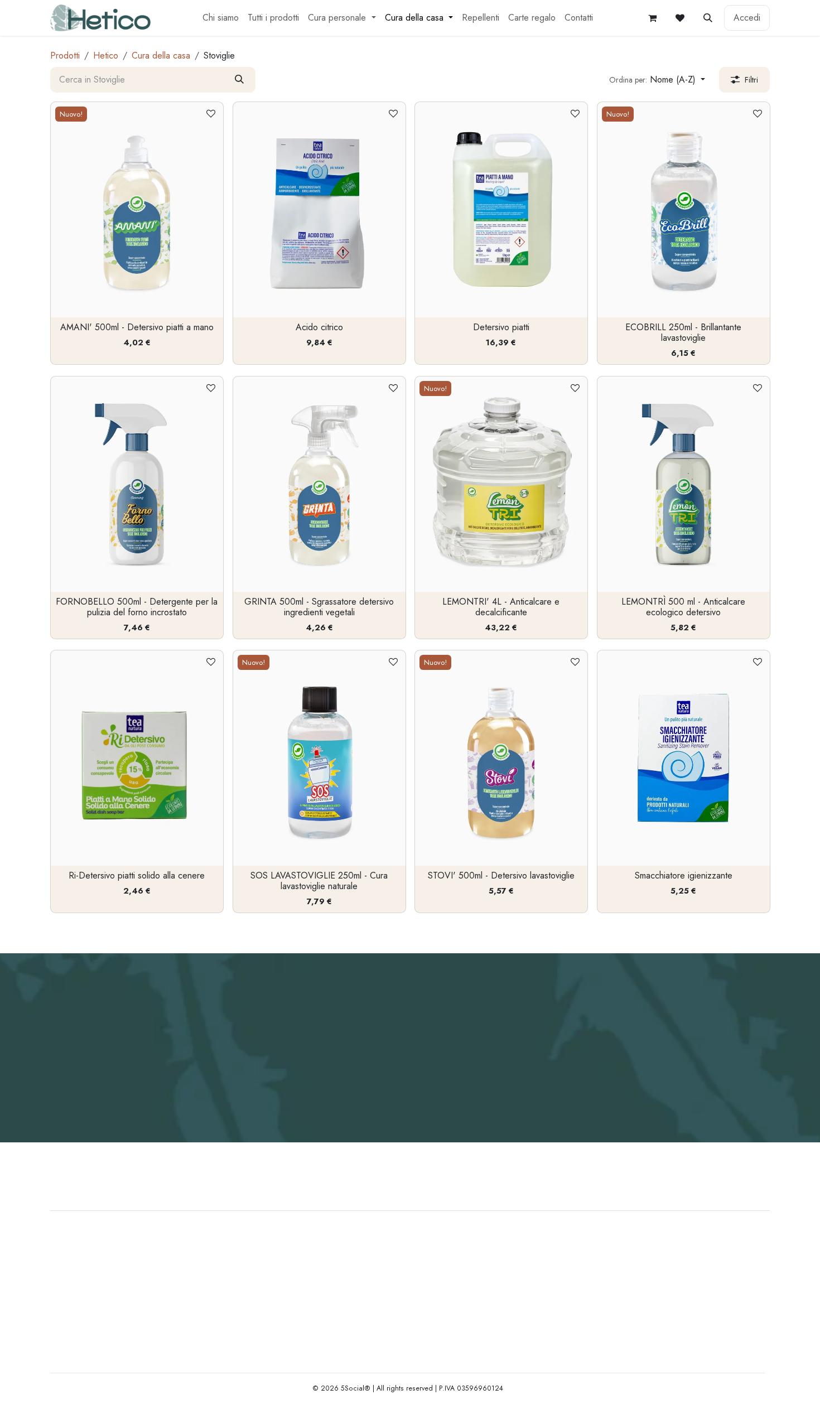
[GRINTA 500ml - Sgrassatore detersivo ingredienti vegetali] (319, 484)
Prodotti (65, 55)
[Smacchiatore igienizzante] (683, 758)
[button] (708, 18)
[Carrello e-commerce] (652, 18)
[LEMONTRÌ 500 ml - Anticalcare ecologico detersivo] (683, 484)
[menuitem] (220, 18)
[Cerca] (239, 80)
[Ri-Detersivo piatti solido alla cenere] (137, 758)
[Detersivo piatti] (501, 209)
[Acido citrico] (319, 209)
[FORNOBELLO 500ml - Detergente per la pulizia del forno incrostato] (137, 484)
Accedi (747, 17)
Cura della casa (161, 55)
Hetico (105, 55)
